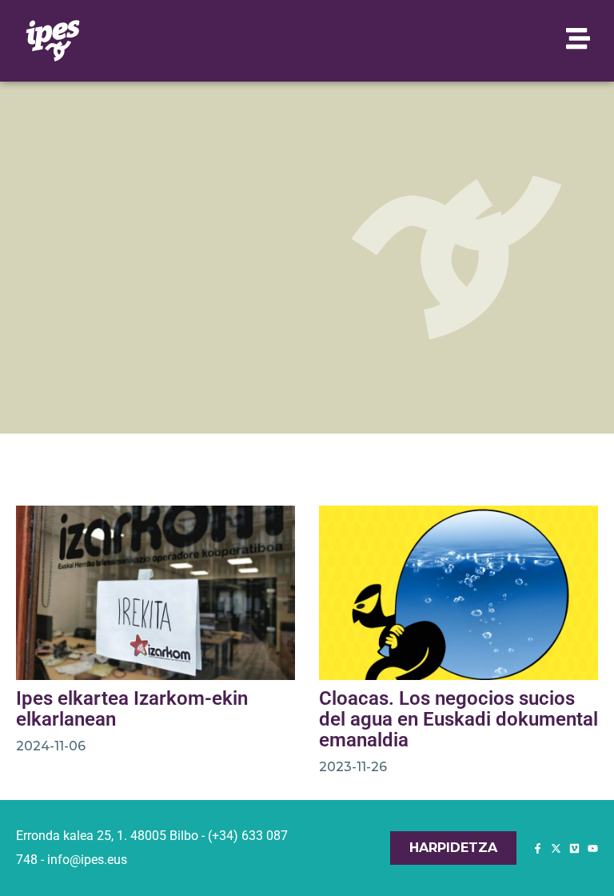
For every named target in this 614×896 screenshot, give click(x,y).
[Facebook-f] (537, 848)
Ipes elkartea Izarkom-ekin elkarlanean (132, 708)
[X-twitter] (556, 848)
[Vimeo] (574, 848)
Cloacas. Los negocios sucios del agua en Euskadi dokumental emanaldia (458, 719)
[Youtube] (593, 848)
